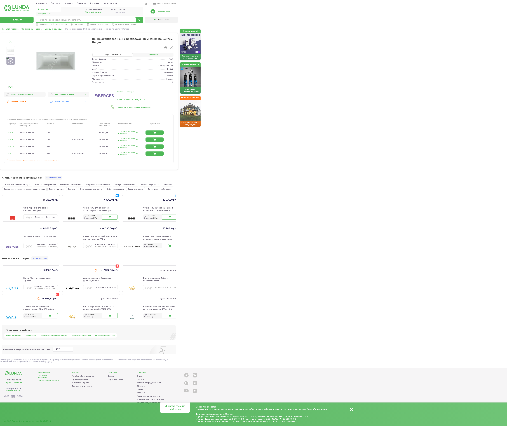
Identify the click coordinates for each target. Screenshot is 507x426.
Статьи (140, 389)
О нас (139, 376)
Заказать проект (18, 102)
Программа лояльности (148, 396)
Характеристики (113, 54)
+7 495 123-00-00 (94, 9)
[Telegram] (186, 375)
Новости (141, 393)
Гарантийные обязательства (150, 399)
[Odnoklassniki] (195, 383)
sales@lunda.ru (44, 14)
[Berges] (104, 95)
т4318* (11, 133)
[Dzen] (195, 391)
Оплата (140, 379)
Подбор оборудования (83, 376)
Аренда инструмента (82, 386)
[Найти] (139, 20)
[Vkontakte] (195, 375)
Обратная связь (115, 379)
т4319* (11, 140)
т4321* (11, 154)
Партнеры (55, 3)
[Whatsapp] (186, 383)
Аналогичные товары (64, 94)
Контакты (81, 3)
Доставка (94, 3)
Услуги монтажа (62, 102)
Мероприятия (110, 3)
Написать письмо (13, 391)
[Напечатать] (165, 48)
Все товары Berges (125, 92)
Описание (153, 54)
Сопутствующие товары (22, 94)
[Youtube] (186, 391)
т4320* (11, 147)
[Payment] (13, 396)
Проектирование (80, 379)
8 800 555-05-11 (118, 10)
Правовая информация (48, 380)
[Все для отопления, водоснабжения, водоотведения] (16, 8)
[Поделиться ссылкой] (171, 48)
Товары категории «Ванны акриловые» (133, 107)
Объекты (141, 386)
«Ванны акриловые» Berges (128, 99)
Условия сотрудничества (149, 382)
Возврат (111, 376)
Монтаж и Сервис (80, 382)
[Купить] (154, 132)
